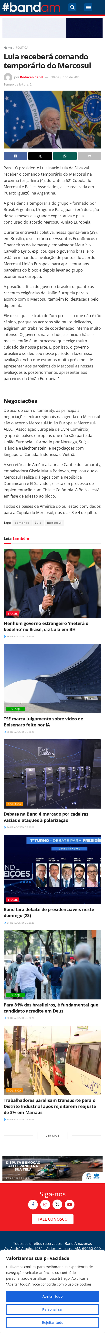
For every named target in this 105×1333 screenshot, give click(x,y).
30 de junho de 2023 (65, 77)
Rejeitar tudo (52, 1322)
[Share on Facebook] (15, 156)
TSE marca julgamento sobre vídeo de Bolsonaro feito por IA (43, 722)
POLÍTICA (22, 48)
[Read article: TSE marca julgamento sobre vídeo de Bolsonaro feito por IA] (52, 678)
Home (8, 48)
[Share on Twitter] (40, 156)
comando (22, 523)
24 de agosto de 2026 (20, 827)
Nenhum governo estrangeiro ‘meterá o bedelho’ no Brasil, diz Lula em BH (46, 626)
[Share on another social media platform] (89, 156)
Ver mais (53, 1135)
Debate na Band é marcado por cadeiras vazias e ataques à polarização (46, 817)
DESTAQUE (15, 709)
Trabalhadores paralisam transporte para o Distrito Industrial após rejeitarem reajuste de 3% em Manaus (50, 1106)
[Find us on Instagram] (45, 1204)
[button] (72, 7)
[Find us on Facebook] (33, 1204)
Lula (38, 523)
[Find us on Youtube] (69, 1204)
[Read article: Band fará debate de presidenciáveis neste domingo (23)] (52, 869)
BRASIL (13, 613)
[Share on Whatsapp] (65, 156)
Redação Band (31, 77)
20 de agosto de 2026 (20, 1018)
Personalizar (52, 1309)
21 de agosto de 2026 (20, 922)
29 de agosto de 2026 (20, 636)
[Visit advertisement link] (52, 28)
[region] (52, 1291)
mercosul (54, 523)
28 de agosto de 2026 (20, 731)
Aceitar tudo (52, 1296)
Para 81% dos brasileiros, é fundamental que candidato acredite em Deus (51, 1008)
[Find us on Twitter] (57, 1204)
